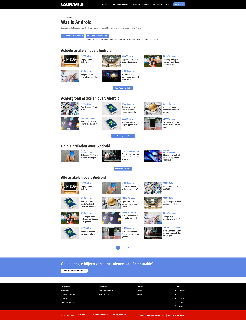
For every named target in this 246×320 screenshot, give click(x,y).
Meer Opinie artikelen (123, 168)
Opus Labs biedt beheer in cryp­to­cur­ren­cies (171, 109)
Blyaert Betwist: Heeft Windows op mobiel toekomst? (172, 157)
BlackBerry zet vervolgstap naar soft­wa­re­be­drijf (130, 77)
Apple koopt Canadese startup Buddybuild (131, 60)
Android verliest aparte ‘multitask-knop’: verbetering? (130, 109)
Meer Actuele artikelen (123, 88)
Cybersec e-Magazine (68, 302)
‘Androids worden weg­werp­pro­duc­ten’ (130, 123)
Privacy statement (119, 315)
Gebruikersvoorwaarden (99, 315)
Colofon (64, 298)
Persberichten (104, 294)
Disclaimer (82, 315)
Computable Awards (68, 294)
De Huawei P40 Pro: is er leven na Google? (89, 156)
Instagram (181, 306)
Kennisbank (65, 291)
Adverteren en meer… (106, 291)
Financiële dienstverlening (169, 103)
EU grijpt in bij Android (86, 60)
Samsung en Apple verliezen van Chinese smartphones (171, 62)
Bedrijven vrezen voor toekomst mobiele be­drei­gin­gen (131, 156)
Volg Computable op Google (97, 36)
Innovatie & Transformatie (86, 56)
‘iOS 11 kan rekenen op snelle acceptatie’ (89, 122)
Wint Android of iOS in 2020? (89, 108)
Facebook (181, 291)
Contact (140, 291)
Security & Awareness (130, 151)
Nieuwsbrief (141, 294)
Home (63, 17)
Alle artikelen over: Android (72, 36)
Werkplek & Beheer (88, 118)
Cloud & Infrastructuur (169, 56)
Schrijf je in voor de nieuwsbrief (74, 271)
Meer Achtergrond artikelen (123, 136)
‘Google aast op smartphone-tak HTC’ (89, 75)
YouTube (181, 302)
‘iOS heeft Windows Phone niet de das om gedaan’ (172, 124)
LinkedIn (181, 298)
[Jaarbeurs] (175, 315)
